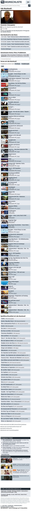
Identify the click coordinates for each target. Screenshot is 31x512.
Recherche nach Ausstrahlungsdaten (10, 430)
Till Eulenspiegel (5, 365)
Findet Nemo (4, 362)
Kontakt (9, 491)
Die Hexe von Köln (5, 331)
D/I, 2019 (22, 408)
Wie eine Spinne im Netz (7, 340)
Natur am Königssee (6, 416)
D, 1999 (15, 348)
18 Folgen (18, 71)
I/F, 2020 (19, 411)
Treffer (2, 318)
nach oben (4, 505)
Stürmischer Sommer (6, 345)
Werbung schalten (16, 491)
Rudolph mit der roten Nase (8, 343)
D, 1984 (9, 318)
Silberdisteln (4, 350)
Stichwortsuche (18, 505)
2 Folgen (18, 85)
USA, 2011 (9, 382)
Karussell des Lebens (6, 389)
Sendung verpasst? (5, 506)
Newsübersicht (5, 454)
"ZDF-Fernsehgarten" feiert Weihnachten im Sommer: (15, 451)
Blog (16, 492)
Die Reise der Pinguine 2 (7, 406)
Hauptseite (10, 505)
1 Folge (17, 132)
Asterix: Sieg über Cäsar (7, 321)
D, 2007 (12, 372)
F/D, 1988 (11, 328)
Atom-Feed (23, 494)
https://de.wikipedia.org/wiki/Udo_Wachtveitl (12, 27)
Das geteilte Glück (5, 379)
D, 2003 (19, 367)
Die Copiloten (4, 372)
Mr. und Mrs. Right (5, 370)
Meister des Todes (5, 396)
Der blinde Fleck (5, 387)
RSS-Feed (17, 494)
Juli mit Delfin (4, 374)
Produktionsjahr (25, 63)
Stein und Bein (4, 335)
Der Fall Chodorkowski (6, 384)
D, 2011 (17, 384)
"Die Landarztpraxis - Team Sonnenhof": (16, 440)
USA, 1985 (21, 323)
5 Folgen (18, 104)
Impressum (3, 491)
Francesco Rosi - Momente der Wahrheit (11, 357)
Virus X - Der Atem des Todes (8, 338)
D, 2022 (23, 418)
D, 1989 (15, 330)
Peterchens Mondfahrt (6, 333)
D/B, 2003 (16, 365)
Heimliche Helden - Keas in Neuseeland (11, 401)
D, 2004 (15, 369)
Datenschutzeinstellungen (7, 492)
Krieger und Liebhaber (6, 348)
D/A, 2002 (24, 360)
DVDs (12, 506)
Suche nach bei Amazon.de (11, 426)
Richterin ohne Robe (6, 377)
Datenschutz (25, 491)
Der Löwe (3, 328)
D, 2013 (13, 387)
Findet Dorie (4, 399)
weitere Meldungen (6, 49)
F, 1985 (19, 321)
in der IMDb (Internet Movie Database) (13, 424)
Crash (2, 326)
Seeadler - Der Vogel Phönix (8, 391)
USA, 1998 (21, 343)
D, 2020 (15, 413)
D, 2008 (12, 374)
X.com (12, 494)
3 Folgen (18, 76)
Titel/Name (17, 63)
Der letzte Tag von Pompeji (8, 411)
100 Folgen (18, 161)
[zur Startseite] (11, 1)
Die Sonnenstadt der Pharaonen (9, 409)
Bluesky (8, 494)
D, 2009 (15, 377)
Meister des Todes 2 (6, 413)
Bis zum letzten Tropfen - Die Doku (10, 418)
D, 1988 (8, 326)
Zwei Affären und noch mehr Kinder (10, 360)
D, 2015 (17, 394)
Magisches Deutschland (7, 394)
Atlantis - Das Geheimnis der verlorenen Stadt (12, 355)
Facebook (3, 494)
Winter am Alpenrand (6, 421)
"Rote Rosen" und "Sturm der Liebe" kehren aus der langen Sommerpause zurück (16, 443)
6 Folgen (18, 99)
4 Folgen (18, 95)
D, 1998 (16, 345)
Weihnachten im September (8, 367)
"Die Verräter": (14, 445)
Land (2, 66)
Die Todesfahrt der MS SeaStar (8, 352)
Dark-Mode (4, 495)
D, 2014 (16, 389)
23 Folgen (18, 170)
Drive (2, 382)
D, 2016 (25, 401)
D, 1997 (20, 338)
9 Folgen (18, 123)
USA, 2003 (14, 362)
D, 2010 (15, 379)
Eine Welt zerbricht (5, 404)
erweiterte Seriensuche (6, 428)
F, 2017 (18, 406)
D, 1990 (16, 333)
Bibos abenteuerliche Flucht (8, 323)
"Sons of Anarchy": (16, 448)
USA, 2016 (13, 399)
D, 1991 (13, 335)
